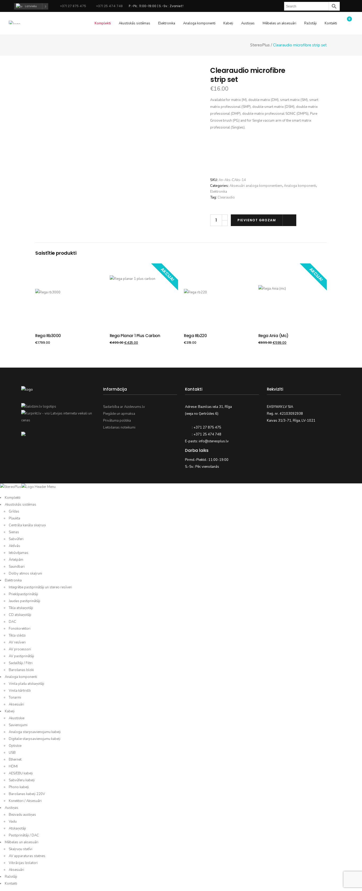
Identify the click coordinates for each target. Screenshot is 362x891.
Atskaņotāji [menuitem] (17, 828)
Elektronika (218, 191)
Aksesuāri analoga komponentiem (255, 185)
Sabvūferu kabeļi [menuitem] (22, 780)
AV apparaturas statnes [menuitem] (27, 856)
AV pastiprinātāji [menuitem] (21, 656)
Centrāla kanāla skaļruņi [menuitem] (27, 525)
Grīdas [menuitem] (14, 511)
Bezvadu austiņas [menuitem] (22, 814)
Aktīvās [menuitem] (14, 546)
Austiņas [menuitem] (11, 807)
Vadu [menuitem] (13, 821)
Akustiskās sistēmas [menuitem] (20, 504)
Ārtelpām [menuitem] (16, 559)
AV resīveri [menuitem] (17, 642)
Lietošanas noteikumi (119, 427)
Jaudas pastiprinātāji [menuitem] (24, 601)
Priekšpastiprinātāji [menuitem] (23, 594)
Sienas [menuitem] (14, 532)
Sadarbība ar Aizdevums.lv (124, 406)
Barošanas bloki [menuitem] (21, 670)
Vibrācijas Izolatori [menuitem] (23, 863)
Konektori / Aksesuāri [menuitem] (25, 801)
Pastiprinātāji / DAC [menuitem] (24, 835)
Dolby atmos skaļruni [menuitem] (25, 573)
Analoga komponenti (300, 185)
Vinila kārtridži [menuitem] (20, 690)
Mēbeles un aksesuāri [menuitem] (21, 842)
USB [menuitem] (12, 752)
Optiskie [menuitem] (15, 745)
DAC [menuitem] (12, 621)
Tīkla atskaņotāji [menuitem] (21, 608)
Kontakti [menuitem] (11, 883)
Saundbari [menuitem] (17, 566)
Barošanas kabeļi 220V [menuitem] (27, 794)
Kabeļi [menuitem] (10, 711)
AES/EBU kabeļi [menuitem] (21, 773)
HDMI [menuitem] (13, 766)
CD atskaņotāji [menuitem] (20, 614)
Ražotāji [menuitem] (11, 876)
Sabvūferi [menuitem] (16, 539)
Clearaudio (226, 197)
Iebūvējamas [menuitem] (18, 552)
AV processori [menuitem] (20, 649)
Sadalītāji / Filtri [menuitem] (21, 663)
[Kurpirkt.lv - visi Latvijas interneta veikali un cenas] (58, 420)
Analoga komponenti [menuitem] (21, 676)
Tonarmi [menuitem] (15, 697)
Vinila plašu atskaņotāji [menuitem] (26, 683)
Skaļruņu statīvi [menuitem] (20, 849)
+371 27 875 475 (73, 6)
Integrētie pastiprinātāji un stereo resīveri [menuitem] (40, 587)
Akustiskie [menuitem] (16, 718)
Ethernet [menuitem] (15, 759)
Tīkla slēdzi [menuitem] (17, 635)
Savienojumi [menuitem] (18, 725)
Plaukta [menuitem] (14, 518)
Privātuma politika (117, 420)
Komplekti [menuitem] (12, 497)
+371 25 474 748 (109, 6)
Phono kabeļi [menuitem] (19, 787)
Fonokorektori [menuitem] (19, 628)
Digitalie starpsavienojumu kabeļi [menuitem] (34, 738)
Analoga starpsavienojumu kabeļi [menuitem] (35, 732)
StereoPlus (260, 45)
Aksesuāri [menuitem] (16, 704)
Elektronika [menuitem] (13, 580)
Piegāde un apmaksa (119, 413)
